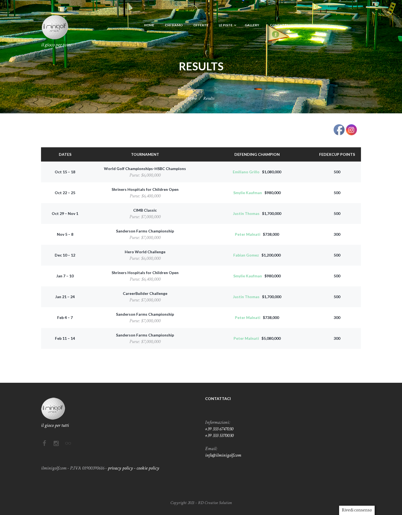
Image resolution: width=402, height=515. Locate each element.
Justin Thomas (246, 213)
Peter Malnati (247, 234)
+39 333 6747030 (219, 429)
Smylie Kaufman (247, 192)
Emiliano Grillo (246, 171)
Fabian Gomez (246, 255)
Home (192, 98)
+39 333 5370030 (219, 435)
